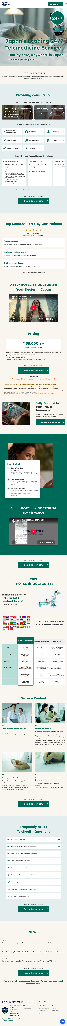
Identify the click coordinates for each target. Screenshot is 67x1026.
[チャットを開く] (62, 1021)
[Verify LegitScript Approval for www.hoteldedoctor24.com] (5, 1010)
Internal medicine (44, 1008)
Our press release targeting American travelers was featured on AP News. (28, 943)
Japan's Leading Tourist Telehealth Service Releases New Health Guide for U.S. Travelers (33, 952)
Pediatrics (42, 1010)
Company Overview (28, 1002)
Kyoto (54, 1008)
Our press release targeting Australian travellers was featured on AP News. (29, 961)
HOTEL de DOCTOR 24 (28, 1008)
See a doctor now (55, 4)
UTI (40, 1013)
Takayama (55, 1010)
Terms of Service (44, 1002)
